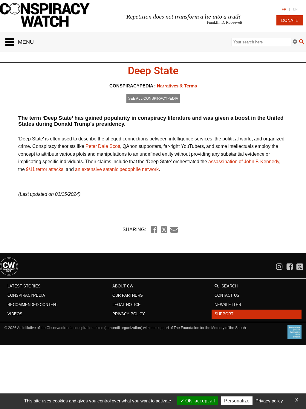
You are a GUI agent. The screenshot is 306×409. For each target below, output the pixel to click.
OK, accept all (199, 400)
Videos (14, 314)
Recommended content (32, 304)
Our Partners (127, 295)
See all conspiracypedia (153, 98)
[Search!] (302, 42)
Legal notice (126, 304)
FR (284, 9)
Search (229, 286)
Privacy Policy (128, 314)
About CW (122, 286)
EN (295, 9)
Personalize (237, 400)
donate (289, 20)
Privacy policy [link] (269, 400)
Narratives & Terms (177, 85)
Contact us (227, 295)
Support (224, 314)
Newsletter (228, 304)
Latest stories (24, 286)
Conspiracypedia (26, 295)
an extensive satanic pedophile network (117, 169)
